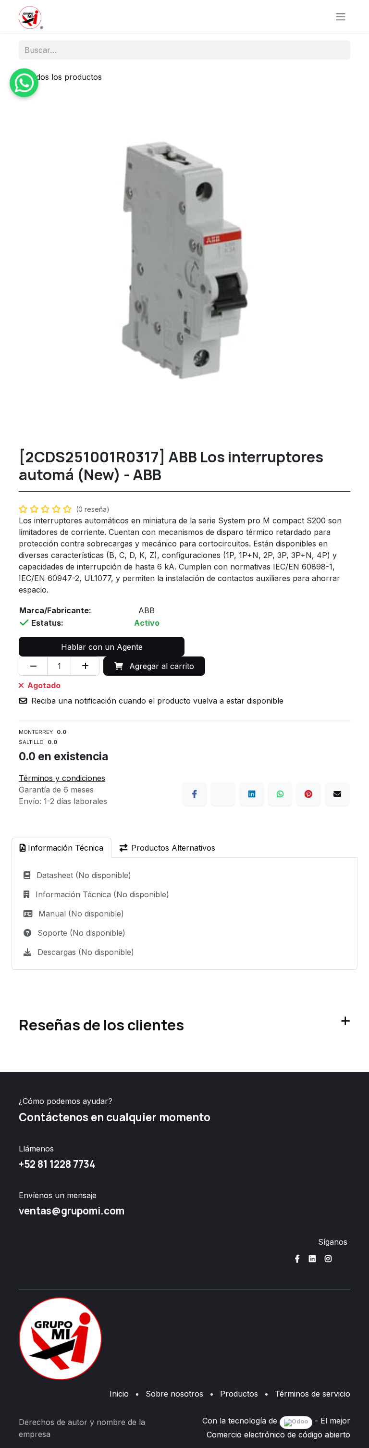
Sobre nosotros (174, 1393)
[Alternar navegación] (340, 16)
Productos (239, 1393)
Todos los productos (64, 77)
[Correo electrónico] (337, 793)
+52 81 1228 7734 (57, 1164)
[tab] (61, 848)
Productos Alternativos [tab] (173, 848)
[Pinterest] (308, 793)
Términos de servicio (312, 1393)
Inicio (119, 1393)
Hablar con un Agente (102, 647)
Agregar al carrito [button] (160, 666)
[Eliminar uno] (33, 666)
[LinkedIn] (251, 793)
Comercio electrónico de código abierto (278, 1434)
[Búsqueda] (336, 50)
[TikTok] (344, 1258)
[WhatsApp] (280, 793)
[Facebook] (194, 793)
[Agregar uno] (85, 666)
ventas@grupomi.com (71, 1210)
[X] (222, 793)
